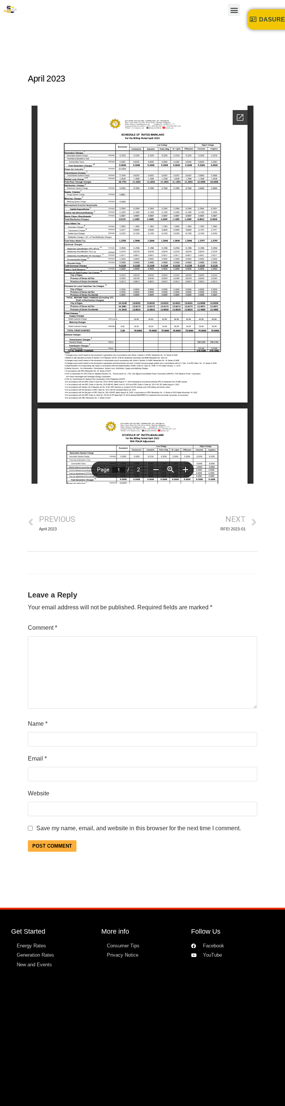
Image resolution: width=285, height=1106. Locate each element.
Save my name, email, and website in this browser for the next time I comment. (138, 828)
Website (38, 793)
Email (37, 758)
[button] (234, 10)
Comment (42, 628)
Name (38, 724)
